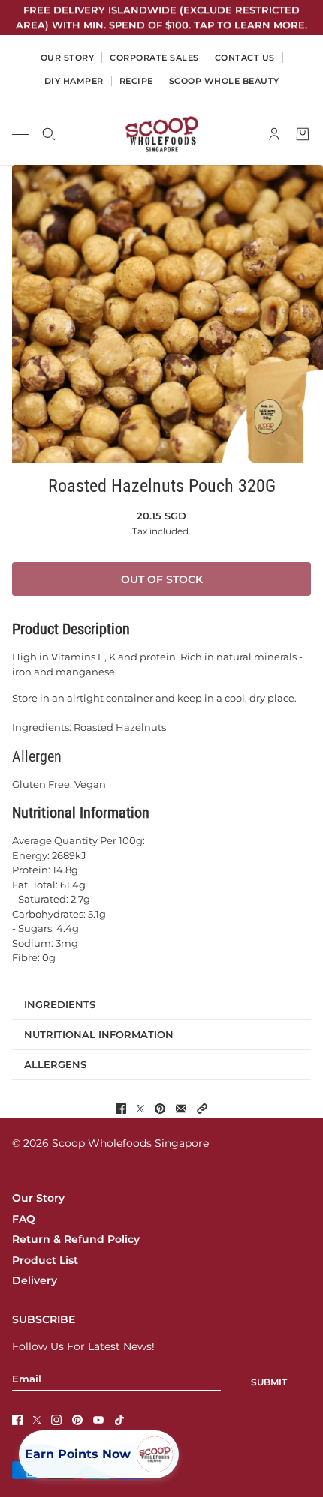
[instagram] (56, 1420)
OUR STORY (68, 57)
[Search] (49, 134)
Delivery (34, 1280)
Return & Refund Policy (76, 1239)
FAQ (23, 1219)
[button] (202, 1108)
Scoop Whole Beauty (224, 81)
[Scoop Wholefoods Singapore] (162, 134)
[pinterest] (77, 1420)
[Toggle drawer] (20, 134)
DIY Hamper (74, 81)
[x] (37, 1420)
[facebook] (17, 1420)
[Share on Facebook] (121, 1108)
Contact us (245, 57)
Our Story (38, 1198)
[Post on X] (140, 1108)
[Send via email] (181, 1108)
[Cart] (302, 134)
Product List (45, 1260)
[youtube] (98, 1420)
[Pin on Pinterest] (160, 1108)
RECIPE (136, 81)
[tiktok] (119, 1420)
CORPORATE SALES (154, 57)
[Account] (274, 134)
